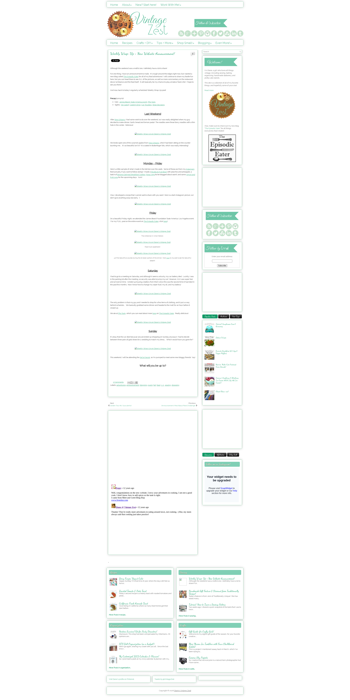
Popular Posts (210, 316)
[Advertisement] (222, 187)
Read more (209, 90)
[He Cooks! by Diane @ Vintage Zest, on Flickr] (153, 134)
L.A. (162, 385)
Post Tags (236, 316)
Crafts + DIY (145, 43)
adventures (121, 385)
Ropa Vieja (150, 175)
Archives (223, 316)
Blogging (205, 43)
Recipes (127, 43)
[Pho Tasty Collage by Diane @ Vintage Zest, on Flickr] (153, 322)
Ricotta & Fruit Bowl (159, 172)
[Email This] (128, 382)
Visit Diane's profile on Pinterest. (121, 679)
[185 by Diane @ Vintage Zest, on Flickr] (153, 293)
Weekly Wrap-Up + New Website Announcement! (142, 53)
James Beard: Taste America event (133, 102)
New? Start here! (145, 4)
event (150, 385)
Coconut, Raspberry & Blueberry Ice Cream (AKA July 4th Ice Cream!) (227, 380)
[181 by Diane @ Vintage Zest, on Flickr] (153, 348)
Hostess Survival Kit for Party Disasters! (138, 631)
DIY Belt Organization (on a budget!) (136, 643)
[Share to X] (134, 382)
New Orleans (120, 120)
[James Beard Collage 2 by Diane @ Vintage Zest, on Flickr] (152, 253)
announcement (132, 385)
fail (154, 385)
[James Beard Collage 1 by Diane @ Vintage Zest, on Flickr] (152, 231)
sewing (168, 385)
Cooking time (135, 105)
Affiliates (220, 454)
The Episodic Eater (131, 76)
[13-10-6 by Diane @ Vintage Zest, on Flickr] (153, 204)
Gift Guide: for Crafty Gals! (201, 631)
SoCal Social (145, 357)
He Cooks (125, 105)
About (127, 5)
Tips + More (165, 43)
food (158, 385)
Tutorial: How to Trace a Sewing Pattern (207, 604)
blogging (143, 385)
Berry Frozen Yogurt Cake (131, 578)
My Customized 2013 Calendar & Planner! (139, 656)
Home (114, 4)
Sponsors (208, 454)
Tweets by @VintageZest (164, 679)
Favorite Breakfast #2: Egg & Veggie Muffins (226, 352)
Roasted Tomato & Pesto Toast (133, 591)
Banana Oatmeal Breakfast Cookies (131, 175)
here (165, 221)
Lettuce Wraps (221, 337)
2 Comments (118, 382)
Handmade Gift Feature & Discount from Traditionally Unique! (214, 592)
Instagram (190, 169)
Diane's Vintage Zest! (182, 691)
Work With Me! (171, 5)
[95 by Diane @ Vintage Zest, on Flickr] (153, 154)
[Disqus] (152, 447)
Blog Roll (233, 454)
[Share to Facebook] (136, 382)
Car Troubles (146, 105)
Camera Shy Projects (198, 657)
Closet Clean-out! (222, 391)
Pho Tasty (152, 102)
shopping (175, 385)
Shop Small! (185, 43)
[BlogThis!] (131, 382)
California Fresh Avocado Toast (133, 603)
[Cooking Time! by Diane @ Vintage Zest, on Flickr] (153, 186)
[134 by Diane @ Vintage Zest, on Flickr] (152, 242)
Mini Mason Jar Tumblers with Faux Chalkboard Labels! (211, 645)
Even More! (223, 43)
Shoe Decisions (158, 105)
